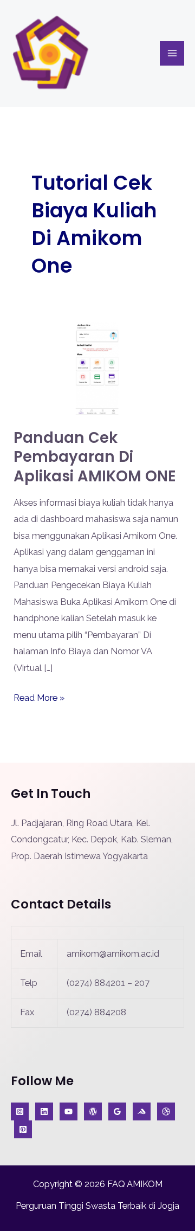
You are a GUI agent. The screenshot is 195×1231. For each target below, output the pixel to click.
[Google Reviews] (117, 1111)
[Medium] (142, 1111)
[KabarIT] (44, 1111)
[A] (166, 1111)
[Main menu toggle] (172, 53)
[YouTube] (68, 1111)
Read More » (39, 696)
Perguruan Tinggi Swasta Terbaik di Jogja (97, 1206)
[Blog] (93, 1111)
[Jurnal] (23, 1129)
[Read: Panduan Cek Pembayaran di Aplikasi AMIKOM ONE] (97, 368)
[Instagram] (20, 1111)
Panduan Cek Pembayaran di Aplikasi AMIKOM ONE (95, 457)
